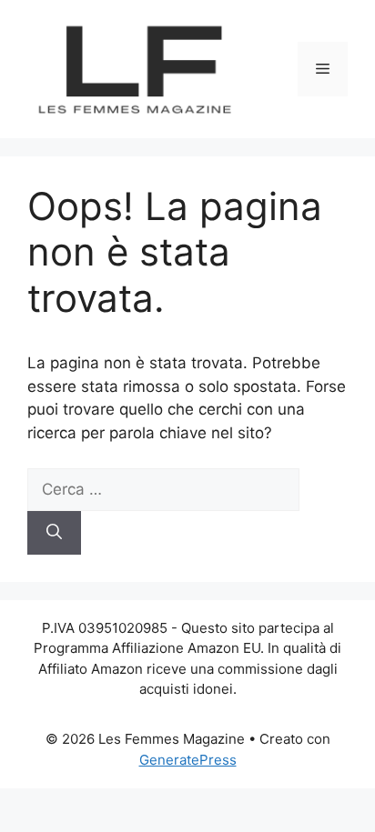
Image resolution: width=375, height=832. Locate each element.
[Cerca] (54, 533)
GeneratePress (188, 759)
